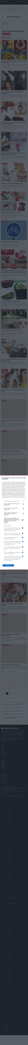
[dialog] (14, 522)
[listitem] (14, 501)
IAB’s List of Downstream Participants (15, 497)
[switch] (23, 504)
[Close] (25, 478)
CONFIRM (8, 565)
